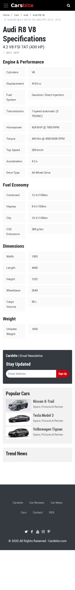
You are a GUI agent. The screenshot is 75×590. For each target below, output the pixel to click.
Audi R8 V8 (39, 15)
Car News (56, 502)
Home (6, 15)
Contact (37, 512)
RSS (51, 512)
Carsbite (18, 502)
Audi (25, 15)
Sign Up (62, 373)
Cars (16, 15)
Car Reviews (36, 502)
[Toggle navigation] (6, 5)
